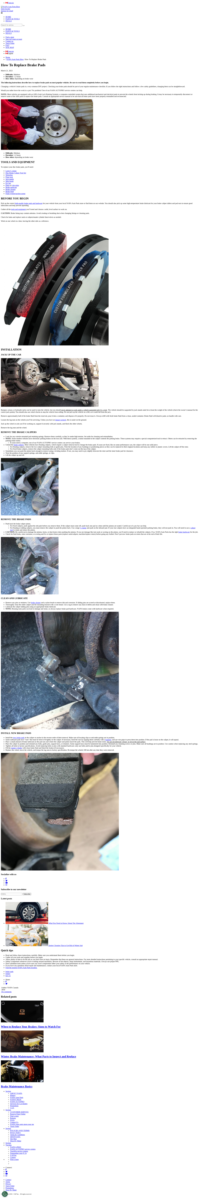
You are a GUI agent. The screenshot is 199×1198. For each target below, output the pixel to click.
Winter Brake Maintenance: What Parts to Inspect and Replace (38, 1056)
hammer (108, 740)
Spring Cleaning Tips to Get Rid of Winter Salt (66, 945)
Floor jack (9, 177)
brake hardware (184, 532)
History (13, 1095)
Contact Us (14, 1122)
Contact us (9, 41)
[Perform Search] (24, 25)
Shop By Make (15, 1141)
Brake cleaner (11, 189)
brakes (8, 974)
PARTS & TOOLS (13, 19)
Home (8, 57)
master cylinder (16, 748)
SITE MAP (10, 47)
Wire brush (9, 181)
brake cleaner (36, 603)
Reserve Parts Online (17, 1114)
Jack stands (10, 179)
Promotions (14, 1106)
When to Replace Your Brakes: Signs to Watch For (31, 1026)
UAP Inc (13, 1155)
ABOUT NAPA (16, 1093)
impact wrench (60, 420)
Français (11, 51)
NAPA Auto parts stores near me (22, 1124)
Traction (9, 1145)
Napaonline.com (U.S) (18, 1153)
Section (8, 1091)
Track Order (10, 43)
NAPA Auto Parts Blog (14, 59)
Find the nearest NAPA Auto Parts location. (21, 968)
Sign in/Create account (14, 39)
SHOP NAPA (15, 1137)
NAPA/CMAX (15, 1100)
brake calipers (19, 445)
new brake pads (18, 738)
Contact (8, 1180)
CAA (12, 1108)
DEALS (9, 21)
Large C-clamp (11, 171)
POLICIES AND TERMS (19, 1131)
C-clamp (83, 528)
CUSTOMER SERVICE (19, 1112)
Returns (13, 1118)
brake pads (9, 972)
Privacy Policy (15, 1133)
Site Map (13, 1139)
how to (8, 976)
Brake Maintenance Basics (16, 1086)
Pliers (8, 185)
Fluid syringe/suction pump (15, 194)
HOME (8, 17)
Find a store (10, 37)
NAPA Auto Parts (16, 1097)
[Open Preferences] (5, 1194)
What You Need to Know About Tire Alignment (66, 923)
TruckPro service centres (19, 1151)
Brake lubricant (11, 187)
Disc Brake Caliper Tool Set (16, 173)
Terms (8, 1182)
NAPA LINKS (15, 1147)
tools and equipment (18, 209)
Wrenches (9, 175)
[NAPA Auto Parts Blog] (10, 7)
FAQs (12, 1120)
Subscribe (27, 894)
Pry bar (8, 183)
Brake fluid (10, 192)
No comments (6, 992)
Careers (13, 1157)
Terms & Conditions (17, 1135)
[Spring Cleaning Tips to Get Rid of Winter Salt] (27, 945)
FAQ (7, 45)
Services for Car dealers (18, 1104)
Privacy (8, 1184)
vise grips (15, 185)
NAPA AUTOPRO (17, 1102)
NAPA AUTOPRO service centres (22, 1149)
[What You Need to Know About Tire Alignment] (27, 923)
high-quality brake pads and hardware (28, 203)
